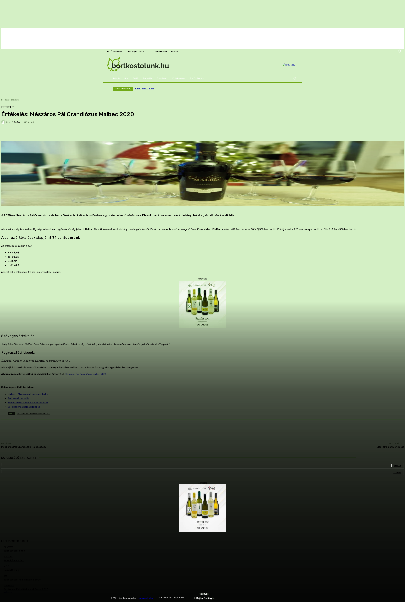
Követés (397, 472)
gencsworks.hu (145, 598)
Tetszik (397, 465)
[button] (294, 78)
